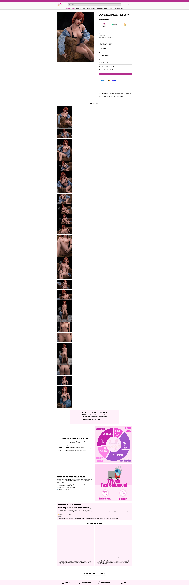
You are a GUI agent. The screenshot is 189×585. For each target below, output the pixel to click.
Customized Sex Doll (105, 93)
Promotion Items (122, 94)
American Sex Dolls (128, 91)
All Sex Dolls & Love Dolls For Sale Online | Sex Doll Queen (115, 91)
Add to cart (115, 74)
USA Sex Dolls (106, 96)
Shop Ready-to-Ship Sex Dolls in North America (66, 487)
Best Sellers (78, 8)
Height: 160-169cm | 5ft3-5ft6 (118, 93)
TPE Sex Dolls (101, 96)
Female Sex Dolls (111, 93)
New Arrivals (93, 8)
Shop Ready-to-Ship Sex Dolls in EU (64, 489)
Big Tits (100, 93)
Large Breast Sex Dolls (127, 93)
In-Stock (73, 8)
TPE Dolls (129, 94)
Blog (122, 8)
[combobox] (94, 4)
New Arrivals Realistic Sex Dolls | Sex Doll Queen (112, 94)
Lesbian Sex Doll (101, 94)
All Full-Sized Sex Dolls (102, 91)
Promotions (68, 8)
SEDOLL (100, 12)
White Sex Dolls (120, 96)
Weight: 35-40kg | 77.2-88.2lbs (113, 96)
